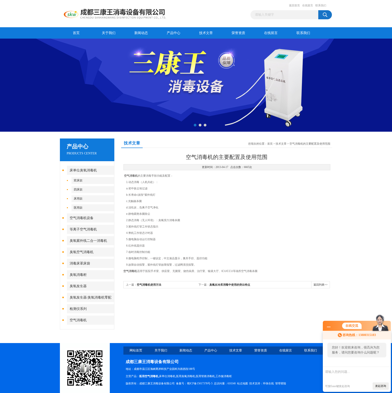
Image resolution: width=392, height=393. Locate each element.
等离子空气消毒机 (83, 229)
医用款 (78, 207)
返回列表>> (321, 284)
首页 (76, 33)
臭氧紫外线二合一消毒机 (88, 240)
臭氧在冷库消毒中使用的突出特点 (229, 284)
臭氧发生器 (78, 286)
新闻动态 (141, 33)
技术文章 (206, 33)
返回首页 (294, 5)
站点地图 (242, 383)
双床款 (78, 180)
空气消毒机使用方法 (149, 284)
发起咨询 (380, 386)
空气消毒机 (78, 320)
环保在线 (268, 383)
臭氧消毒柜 (78, 275)
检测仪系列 (78, 309)
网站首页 (136, 350)
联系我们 (320, 5)
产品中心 (173, 33)
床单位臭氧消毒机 (83, 170)
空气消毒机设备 (81, 218)
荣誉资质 (238, 33)
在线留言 (307, 5)
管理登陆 (280, 383)
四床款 (78, 189)
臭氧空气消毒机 (81, 252)
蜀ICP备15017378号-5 (200, 383)
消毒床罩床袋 (80, 263)
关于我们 (108, 33)
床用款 (78, 198)
